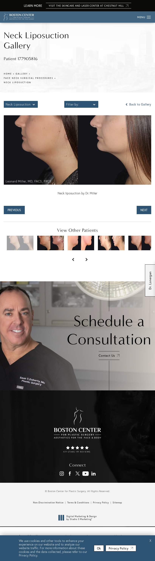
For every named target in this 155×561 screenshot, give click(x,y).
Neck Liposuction (17, 82)
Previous (14, 210)
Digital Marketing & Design (81, 518)
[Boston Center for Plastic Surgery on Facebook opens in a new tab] (70, 473)
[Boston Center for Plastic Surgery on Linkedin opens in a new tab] (93, 473)
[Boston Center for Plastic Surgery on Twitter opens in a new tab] (77, 473)
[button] (149, 17)
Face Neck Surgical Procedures (28, 78)
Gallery (22, 73)
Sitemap (117, 502)
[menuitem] (61, 473)
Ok (99, 548)
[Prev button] (70, 258)
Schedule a (109, 330)
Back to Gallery (139, 104)
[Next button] (84, 258)
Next (143, 210)
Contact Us (107, 355)
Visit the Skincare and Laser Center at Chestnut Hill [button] (86, 5)
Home (8, 73)
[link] (77, 449)
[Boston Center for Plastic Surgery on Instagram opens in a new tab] (62, 473)
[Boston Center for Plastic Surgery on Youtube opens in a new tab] (85, 473)
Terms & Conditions (78, 502)
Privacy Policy (101, 502)
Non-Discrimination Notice (48, 502)
